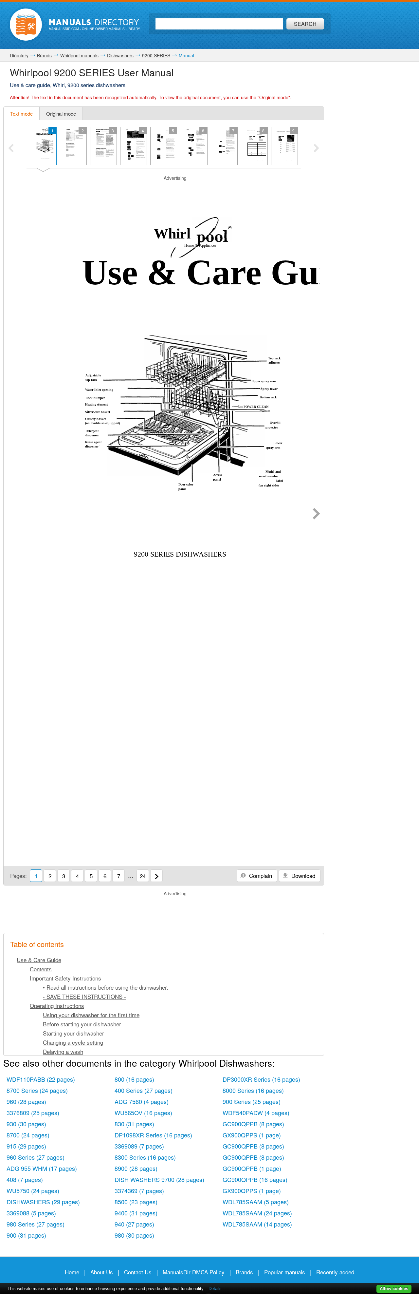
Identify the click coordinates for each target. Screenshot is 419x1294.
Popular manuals (284, 1272)
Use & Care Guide (39, 960)
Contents (41, 969)
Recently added (335, 1272)
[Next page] (316, 514)
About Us (101, 1272)
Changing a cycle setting (73, 1042)
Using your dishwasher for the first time (91, 1015)
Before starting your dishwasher (82, 1024)
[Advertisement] (163, 189)
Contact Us (138, 1272)
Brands (244, 1272)
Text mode (21, 113)
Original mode (61, 113)
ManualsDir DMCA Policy (194, 1272)
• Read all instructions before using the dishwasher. (105, 987)
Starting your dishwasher (73, 1033)
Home (72, 1272)
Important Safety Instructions (65, 978)
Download (302, 875)
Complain (259, 875)
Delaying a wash (63, 1051)
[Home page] (26, 25)
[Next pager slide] (316, 149)
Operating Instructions (57, 1005)
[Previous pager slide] (11, 149)
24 (143, 876)
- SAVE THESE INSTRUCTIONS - (84, 996)
